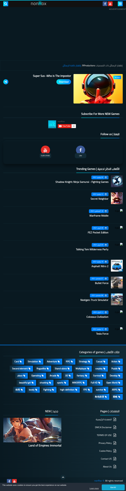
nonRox (98, 480)
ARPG (114, 389)
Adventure (52, 361)
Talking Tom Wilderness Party (92, 249)
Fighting (47, 389)
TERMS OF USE (104, 435)
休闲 (17, 389)
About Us (107, 466)
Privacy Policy (105, 443)
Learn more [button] (94, 488)
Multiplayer (81, 368)
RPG (68, 361)
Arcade (53, 375)
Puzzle (114, 368)
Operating (36, 375)
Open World (111, 382)
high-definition (67, 389)
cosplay (99, 368)
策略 (115, 397)
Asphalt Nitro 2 (100, 266)
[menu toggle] (120, 3)
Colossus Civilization (97, 316)
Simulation (33, 361)
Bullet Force (101, 283)
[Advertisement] (63, 34)
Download (64, 82)
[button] (113, 487)
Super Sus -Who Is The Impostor (52, 75)
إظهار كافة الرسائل (72, 65)
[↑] (63, 477)
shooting (44, 382)
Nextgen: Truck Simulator (94, 299)
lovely (31, 389)
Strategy (83, 361)
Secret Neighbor (99, 198)
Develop (113, 375)
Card (16, 361)
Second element (20, 368)
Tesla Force (102, 333)
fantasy (80, 375)
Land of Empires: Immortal (45, 445)
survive (99, 389)
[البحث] (5, 3)
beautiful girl (25, 382)
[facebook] (105, 3)
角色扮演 (99, 397)
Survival (97, 375)
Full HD (94, 382)
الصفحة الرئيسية (104, 420)
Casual (99, 361)
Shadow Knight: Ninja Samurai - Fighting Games (81, 181)
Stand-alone (61, 368)
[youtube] (110, 3)
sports (60, 382)
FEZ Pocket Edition (98, 232)
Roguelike (41, 368)
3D (66, 375)
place (20, 375)
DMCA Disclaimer (103, 427)
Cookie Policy (105, 451)
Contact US (106, 459)
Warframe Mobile (98, 215)
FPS (85, 389)
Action (114, 361)
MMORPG (77, 382)
